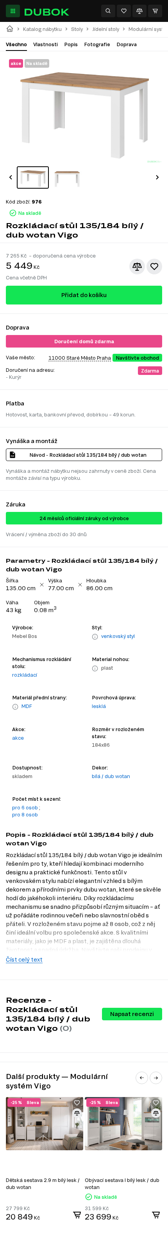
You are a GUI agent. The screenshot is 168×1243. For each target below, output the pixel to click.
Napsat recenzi (132, 1014)
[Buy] (77, 1215)
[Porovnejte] (139, 11)
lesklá (99, 706)
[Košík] (155, 11)
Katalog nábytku (42, 29)
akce (18, 737)
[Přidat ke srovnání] (137, 266)
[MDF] (15, 707)
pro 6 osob (25, 807)
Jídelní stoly (105, 29)
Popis (71, 44)
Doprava (126, 44)
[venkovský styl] (95, 637)
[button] (10, 177)
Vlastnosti (45, 44)
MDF (26, 706)
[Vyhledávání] (108, 11)
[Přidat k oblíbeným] (154, 266)
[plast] (95, 668)
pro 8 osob (25, 814)
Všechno (16, 44)
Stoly (77, 29)
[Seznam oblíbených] (124, 11)
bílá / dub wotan (111, 776)
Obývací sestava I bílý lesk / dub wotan (122, 1183)
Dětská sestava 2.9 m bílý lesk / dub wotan (43, 1183)
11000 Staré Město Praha (79, 357)
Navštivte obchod (137, 357)
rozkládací (24, 674)
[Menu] (13, 11)
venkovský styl (118, 636)
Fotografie (97, 44)
